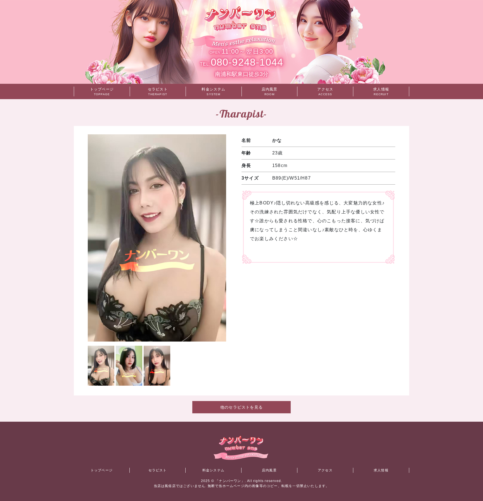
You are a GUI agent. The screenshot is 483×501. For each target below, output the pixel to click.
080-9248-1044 (241, 62)
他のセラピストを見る (241, 407)
